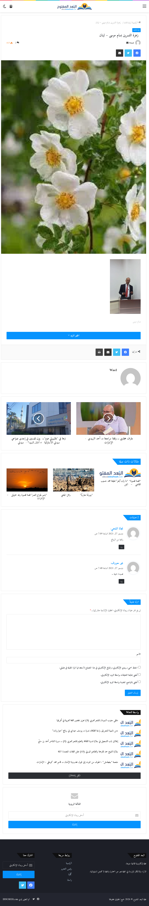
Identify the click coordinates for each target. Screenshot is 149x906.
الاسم (138, 654)
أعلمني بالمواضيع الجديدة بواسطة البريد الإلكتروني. (119, 682)
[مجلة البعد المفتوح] (74, 6)
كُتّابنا (70, 874)
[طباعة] (99, 352)
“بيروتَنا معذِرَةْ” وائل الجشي (77, 495)
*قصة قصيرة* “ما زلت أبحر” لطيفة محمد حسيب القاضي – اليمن (121, 483)
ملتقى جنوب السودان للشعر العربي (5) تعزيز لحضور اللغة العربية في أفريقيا (87, 720)
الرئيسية (135, 23)
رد (121, 547)
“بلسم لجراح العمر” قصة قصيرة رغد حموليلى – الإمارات (27, 497)
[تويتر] (128, 53)
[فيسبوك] (137, 53)
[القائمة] (144, 8)
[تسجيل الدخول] (11, 8)
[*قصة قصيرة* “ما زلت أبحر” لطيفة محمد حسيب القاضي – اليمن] (120, 473)
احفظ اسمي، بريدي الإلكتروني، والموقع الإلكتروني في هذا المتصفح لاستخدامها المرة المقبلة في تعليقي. (98, 668)
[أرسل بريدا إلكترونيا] (127, 43)
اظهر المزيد (74, 335)
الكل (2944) (74, 776)
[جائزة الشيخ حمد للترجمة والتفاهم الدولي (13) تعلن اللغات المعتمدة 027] (131, 754)
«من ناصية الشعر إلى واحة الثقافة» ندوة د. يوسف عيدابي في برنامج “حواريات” (85, 731)
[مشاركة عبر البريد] (119, 53)
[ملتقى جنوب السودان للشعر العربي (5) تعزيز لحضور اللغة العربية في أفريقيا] (131, 723)
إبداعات (127, 23)
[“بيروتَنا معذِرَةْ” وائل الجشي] (73, 480)
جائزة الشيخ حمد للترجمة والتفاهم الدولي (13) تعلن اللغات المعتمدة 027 (88, 751)
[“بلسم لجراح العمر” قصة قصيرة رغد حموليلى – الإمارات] (27, 480)
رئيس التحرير (66, 869)
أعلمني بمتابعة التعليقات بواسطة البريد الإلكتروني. (119, 675)
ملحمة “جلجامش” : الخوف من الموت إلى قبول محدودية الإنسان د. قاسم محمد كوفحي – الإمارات (77, 762)
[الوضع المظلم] (4, 8)
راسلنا (69, 880)
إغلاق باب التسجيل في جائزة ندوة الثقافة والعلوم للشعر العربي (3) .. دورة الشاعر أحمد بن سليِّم (78, 741)
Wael (131, 43)
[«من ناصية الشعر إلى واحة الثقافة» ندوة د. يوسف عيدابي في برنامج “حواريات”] (131, 733)
